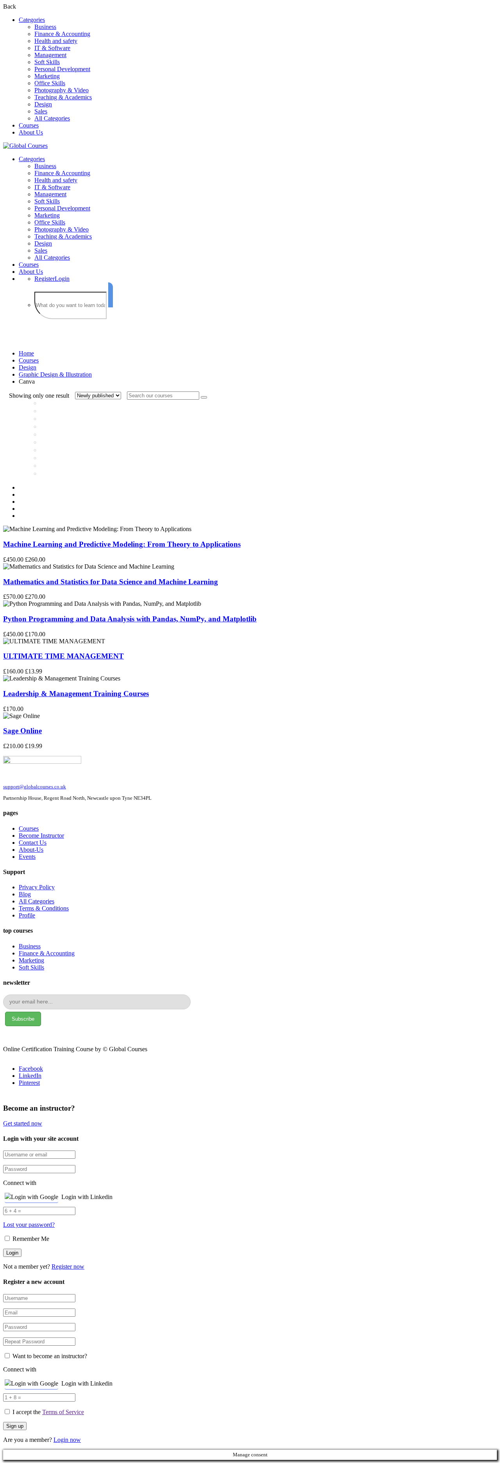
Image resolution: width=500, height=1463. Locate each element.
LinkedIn (30, 1075)
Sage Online (22, 731)
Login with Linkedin (86, 1197)
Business (45, 26)
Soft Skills (47, 62)
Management (50, 55)
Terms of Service (63, 1412)
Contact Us (32, 842)
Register (44, 278)
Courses (29, 125)
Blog (25, 894)
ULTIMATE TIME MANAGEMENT (63, 656)
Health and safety (55, 41)
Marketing (47, 76)
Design (43, 104)
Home (26, 353)
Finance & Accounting (62, 34)
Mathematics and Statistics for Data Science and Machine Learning (110, 582)
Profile (27, 915)
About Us (31, 132)
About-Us (31, 849)
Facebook (31, 1068)
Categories (32, 19)
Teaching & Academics (63, 97)
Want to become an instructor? (49, 1356)
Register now (68, 1266)
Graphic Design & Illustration (55, 374)
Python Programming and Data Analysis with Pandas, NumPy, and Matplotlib (130, 619)
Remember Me (30, 1238)
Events (27, 856)
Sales (40, 111)
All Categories (52, 118)
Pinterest (29, 1082)
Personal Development (62, 69)
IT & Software (52, 48)
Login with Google (34, 1197)
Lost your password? (29, 1224)
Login (62, 278)
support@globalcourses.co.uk (34, 787)
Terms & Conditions (44, 908)
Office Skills (49, 83)
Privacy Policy (37, 887)
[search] (110, 294)
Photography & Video (61, 90)
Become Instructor (41, 835)
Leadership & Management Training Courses (76, 693)
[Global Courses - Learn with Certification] (25, 145)
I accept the (48, 1412)
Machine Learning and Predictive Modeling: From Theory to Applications (122, 544)
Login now (67, 1439)
